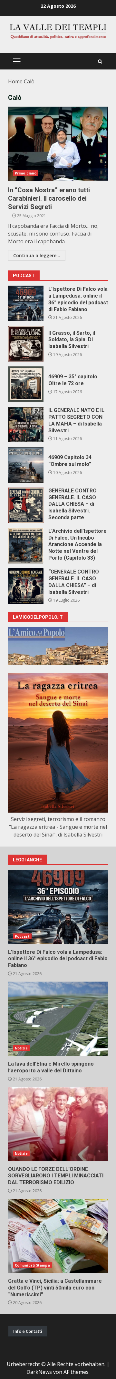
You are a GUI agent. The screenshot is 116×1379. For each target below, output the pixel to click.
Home (15, 81)
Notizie (21, 1048)
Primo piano (25, 173)
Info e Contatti (27, 1331)
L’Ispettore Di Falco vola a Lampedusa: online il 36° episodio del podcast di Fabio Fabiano (26, 303)
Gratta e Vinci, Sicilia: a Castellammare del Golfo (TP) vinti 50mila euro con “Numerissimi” (58, 1236)
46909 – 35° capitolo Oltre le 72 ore (26, 384)
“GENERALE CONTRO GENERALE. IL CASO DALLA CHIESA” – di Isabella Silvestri (26, 586)
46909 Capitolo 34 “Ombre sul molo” (26, 465)
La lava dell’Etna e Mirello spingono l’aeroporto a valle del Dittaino (58, 1019)
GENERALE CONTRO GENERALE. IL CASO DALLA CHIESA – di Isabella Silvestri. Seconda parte (26, 505)
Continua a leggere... (36, 255)
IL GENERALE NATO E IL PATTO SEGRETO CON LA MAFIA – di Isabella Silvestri (26, 424)
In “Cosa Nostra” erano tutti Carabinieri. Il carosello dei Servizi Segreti (58, 144)
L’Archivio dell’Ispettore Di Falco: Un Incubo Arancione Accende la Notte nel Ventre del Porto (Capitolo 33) (26, 545)
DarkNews (39, 1371)
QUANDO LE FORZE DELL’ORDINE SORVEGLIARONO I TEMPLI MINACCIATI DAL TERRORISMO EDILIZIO (58, 1124)
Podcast (22, 936)
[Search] (100, 61)
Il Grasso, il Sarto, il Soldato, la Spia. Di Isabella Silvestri (26, 344)
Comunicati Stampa (32, 1265)
